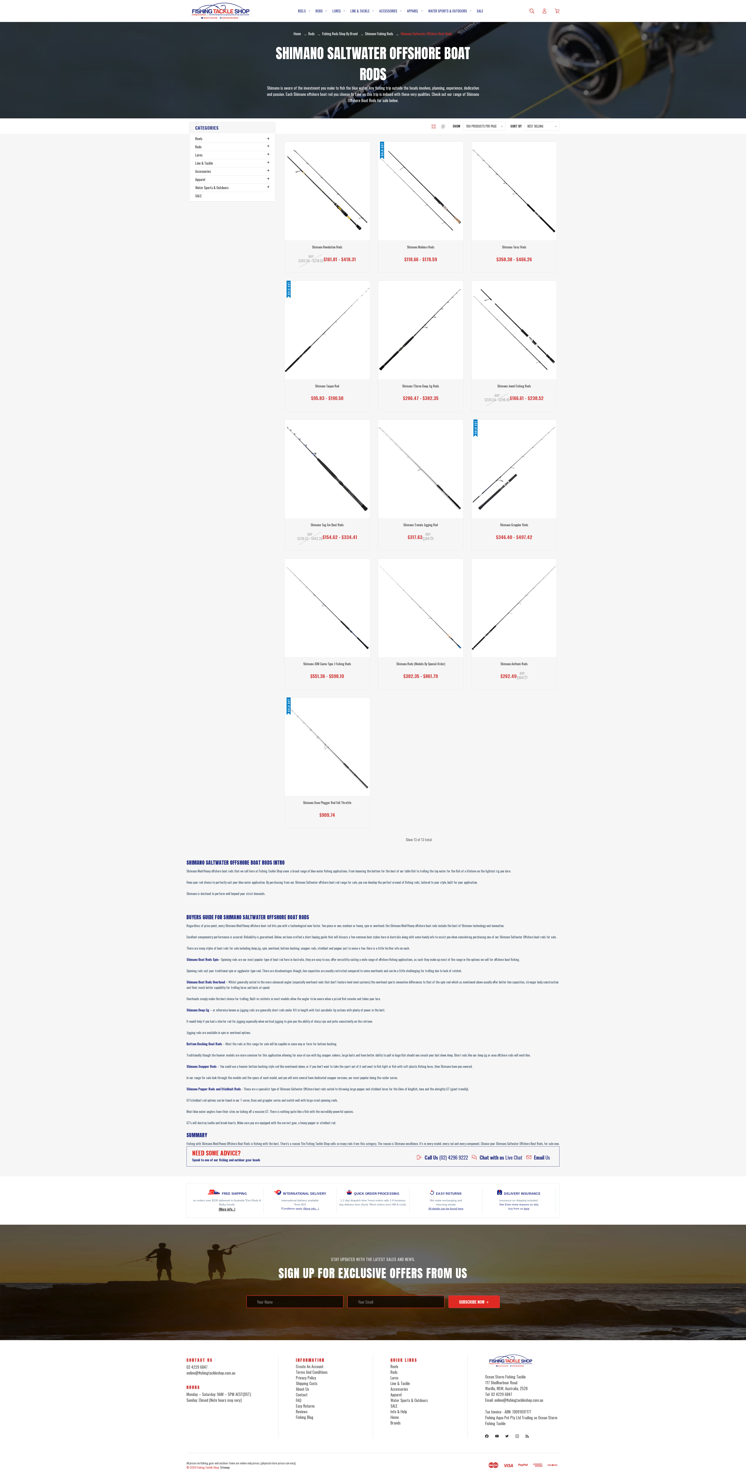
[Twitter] (507, 1436)
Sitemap (225, 1467)
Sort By (516, 126)
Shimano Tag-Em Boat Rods (327, 525)
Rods (319, 10)
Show (456, 126)
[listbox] (484, 126)
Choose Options (327, 256)
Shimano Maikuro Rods (420, 247)
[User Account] (544, 11)
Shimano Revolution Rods (327, 247)
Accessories (388, 10)
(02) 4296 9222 (446, 1157)
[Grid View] (434, 125)
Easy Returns (305, 1406)
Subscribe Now (472, 1302)
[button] (232, 127)
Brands (395, 1423)
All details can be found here (445, 1208)
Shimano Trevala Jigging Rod (420, 525)
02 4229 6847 (196, 1367)
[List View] (443, 125)
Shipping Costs (306, 1383)
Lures (336, 10)
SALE (480, 10)
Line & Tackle (360, 10)
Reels (302, 10)
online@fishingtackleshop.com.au (210, 1373)
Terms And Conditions (312, 1372)
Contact (302, 1394)
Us (542, 1157)
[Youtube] (497, 1436)
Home (394, 1417)
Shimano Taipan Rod (327, 386)
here (526, 1208)
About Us (302, 1389)
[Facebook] (487, 1436)
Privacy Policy (306, 1378)
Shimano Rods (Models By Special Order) (420, 664)
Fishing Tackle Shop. (208, 1467)
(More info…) (227, 1209)
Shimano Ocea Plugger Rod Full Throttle (327, 803)
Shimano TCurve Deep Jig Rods (420, 386)
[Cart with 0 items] (557, 11)
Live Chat (501, 1157)
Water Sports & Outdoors (447, 10)
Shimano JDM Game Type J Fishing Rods (327, 664)
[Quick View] (327, 216)
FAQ (298, 1400)
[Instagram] (517, 1436)
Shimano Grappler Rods (514, 525)
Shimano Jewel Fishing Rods (514, 386)
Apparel (412, 10)
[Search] (531, 11)
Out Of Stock (420, 256)
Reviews (302, 1411)
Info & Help (398, 1411)
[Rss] (527, 1436)
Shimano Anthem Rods (514, 664)
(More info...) (311, 1208)
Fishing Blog (304, 1417)
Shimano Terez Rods (514, 247)
